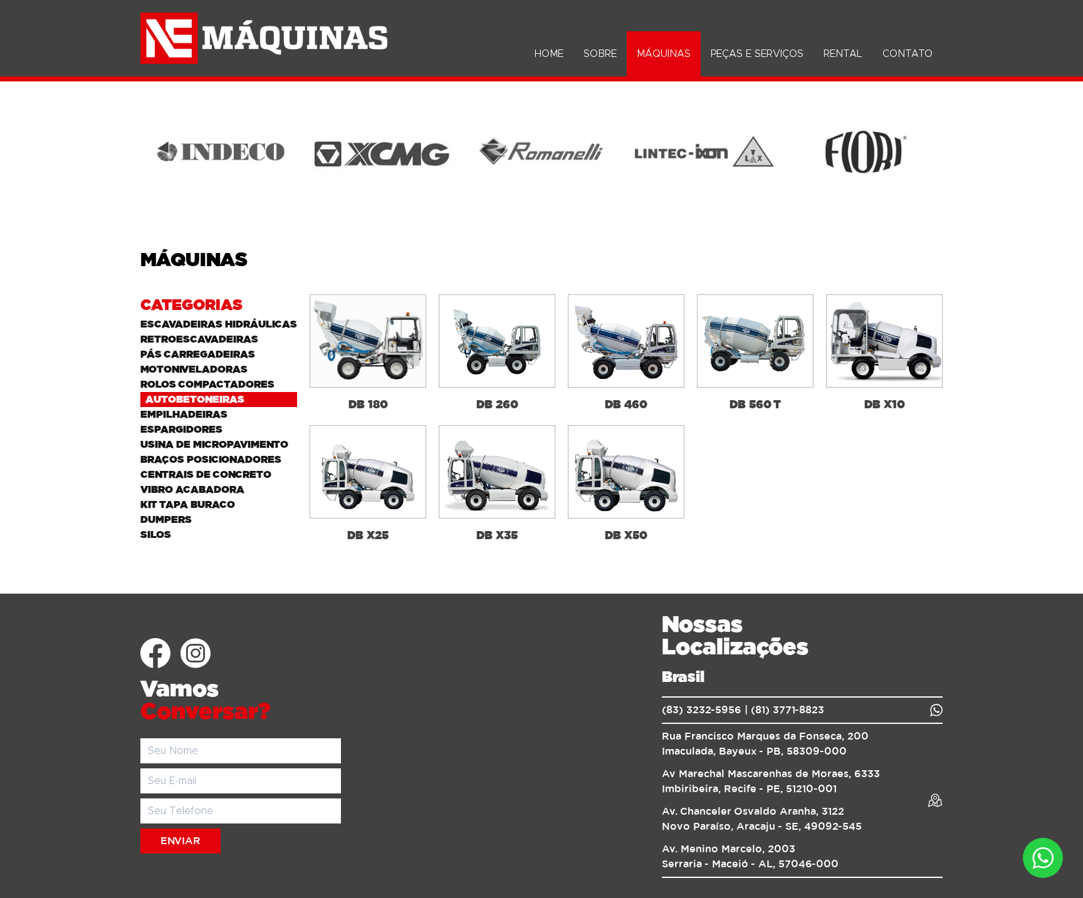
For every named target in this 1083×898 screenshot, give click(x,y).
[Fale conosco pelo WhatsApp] (1043, 858)
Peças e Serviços (757, 54)
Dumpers (166, 520)
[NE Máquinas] (263, 38)
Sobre (600, 54)
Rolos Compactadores (207, 384)
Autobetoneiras (194, 400)
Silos (155, 535)
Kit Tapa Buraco (187, 505)
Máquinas (664, 54)
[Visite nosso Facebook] (155, 653)
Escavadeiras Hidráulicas (218, 324)
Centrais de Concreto (205, 475)
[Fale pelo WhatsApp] (936, 710)
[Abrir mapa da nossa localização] (935, 800)
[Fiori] (862, 151)
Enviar (180, 841)
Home (549, 54)
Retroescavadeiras (199, 339)
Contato (907, 54)
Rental (843, 54)
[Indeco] (220, 151)
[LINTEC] (702, 151)
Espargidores (181, 430)
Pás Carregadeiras (197, 354)
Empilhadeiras (184, 415)
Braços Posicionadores (210, 460)
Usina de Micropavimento (214, 445)
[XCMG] (381, 151)
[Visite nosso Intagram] (195, 653)
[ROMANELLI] (541, 151)
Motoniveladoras (194, 369)
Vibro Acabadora (192, 490)
